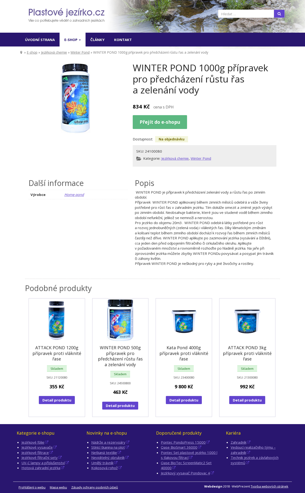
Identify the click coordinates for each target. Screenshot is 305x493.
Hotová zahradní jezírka (40, 467)
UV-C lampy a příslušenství (43, 462)
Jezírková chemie (54, 52)
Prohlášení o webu (32, 487)
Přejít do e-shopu (160, 122)
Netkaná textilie (104, 452)
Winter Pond (80, 52)
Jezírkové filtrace (35, 452)
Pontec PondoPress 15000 (183, 442)
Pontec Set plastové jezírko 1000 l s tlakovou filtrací (189, 455)
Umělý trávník (102, 462)
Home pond (74, 194)
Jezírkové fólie (32, 442)
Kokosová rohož (104, 467)
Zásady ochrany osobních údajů (94, 487)
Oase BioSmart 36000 (179, 447)
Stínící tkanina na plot (108, 447)
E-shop (71, 39)
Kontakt (123, 39)
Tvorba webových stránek (269, 486)
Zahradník (238, 442)
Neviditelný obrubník (108, 457)
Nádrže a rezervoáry (108, 442)
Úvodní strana (40, 39)
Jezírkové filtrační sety (39, 457)
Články (97, 39)
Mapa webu (58, 487)
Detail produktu (56, 400)
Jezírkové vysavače (37, 447)
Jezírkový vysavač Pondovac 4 (185, 473)
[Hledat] (279, 14)
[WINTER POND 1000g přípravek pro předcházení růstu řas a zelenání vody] (76, 98)
